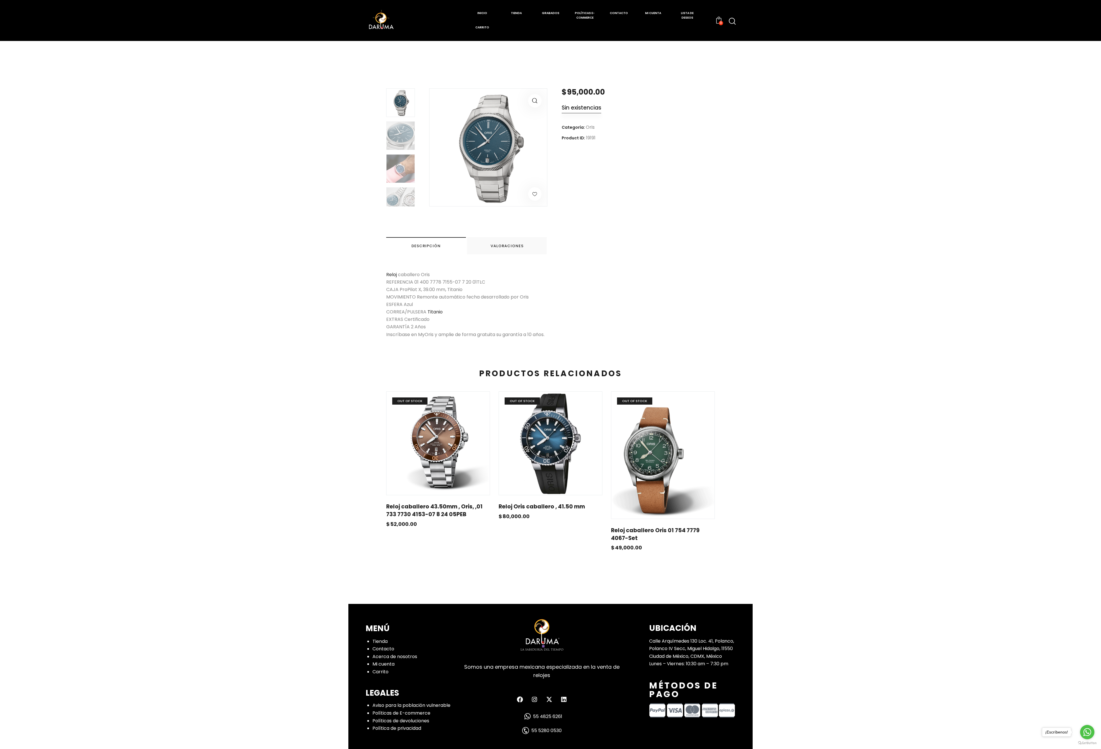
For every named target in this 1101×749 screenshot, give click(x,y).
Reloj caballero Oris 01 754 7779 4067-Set (655, 534)
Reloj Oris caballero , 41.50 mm (542, 506)
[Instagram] (534, 699)
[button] (535, 101)
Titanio (435, 312)
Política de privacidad (396, 728)
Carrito (380, 671)
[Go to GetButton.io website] (1087, 743)
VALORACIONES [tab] (507, 246)
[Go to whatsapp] (1087, 732)
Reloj (391, 274)
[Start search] (732, 21)
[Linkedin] (563, 699)
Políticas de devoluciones (400, 720)
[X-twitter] (549, 699)
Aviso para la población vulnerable (411, 705)
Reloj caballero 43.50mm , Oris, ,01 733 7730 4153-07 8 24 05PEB (434, 510)
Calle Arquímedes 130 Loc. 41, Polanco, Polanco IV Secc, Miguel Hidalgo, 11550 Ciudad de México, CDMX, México (691, 649)
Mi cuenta (383, 664)
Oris (590, 127)
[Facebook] (519, 699)
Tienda (380, 641)
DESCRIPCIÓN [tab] (426, 246)
